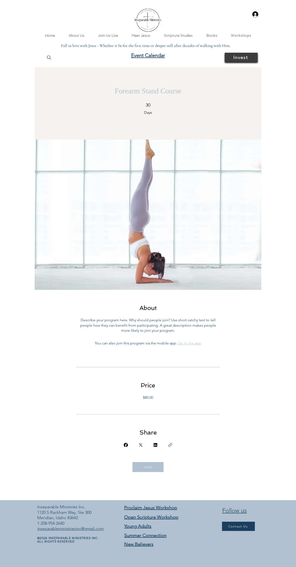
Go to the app (189, 343)
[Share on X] (140, 445)
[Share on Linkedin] (155, 445)
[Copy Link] (170, 445)
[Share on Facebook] (126, 445)
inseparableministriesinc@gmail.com (70, 528)
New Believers (139, 544)
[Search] (49, 57)
